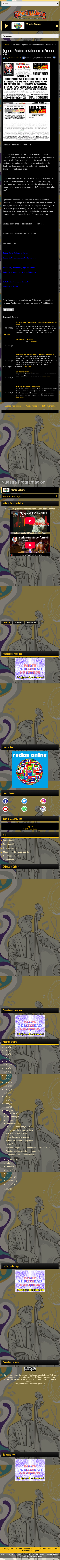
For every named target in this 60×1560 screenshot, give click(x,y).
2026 (7, 1047)
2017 (7, 1079)
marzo (10, 1177)
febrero (10, 1181)
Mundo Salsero (14, 58)
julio (9, 1163)
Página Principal (32, 406)
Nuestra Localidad (11, 856)
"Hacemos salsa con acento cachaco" (22, 1155)
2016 (7, 1082)
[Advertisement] (30, 446)
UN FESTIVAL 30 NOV (24, 340)
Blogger (35, 1551)
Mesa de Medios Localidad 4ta (16, 852)
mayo (9, 1170)
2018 (7, 1075)
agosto (10, 1159)
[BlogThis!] (7, 309)
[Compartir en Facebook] (12, 309)
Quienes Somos (10, 848)
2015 (7, 1086)
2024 (7, 1054)
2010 (7, 1100)
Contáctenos (8, 860)
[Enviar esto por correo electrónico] (4, 309)
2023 (7, 1058)
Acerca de (31, 622)
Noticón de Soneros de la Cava (28, 387)
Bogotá (30, 827)
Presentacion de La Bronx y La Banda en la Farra (35, 354)
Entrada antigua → (50, 406)
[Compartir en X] (9, 309)
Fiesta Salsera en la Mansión (18, 1137)
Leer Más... (7, 334)
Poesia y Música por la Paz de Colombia (23, 1151)
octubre (10, 1120)
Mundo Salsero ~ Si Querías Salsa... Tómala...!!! (37, 1549)
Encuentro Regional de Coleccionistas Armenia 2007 (28, 52)
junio (9, 1167)
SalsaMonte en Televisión (16, 1133)
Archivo (18, 622)
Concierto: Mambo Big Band (18, 1126)
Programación (9, 844)
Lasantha (40, 1554)
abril (9, 1174)
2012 (7, 1093)
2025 (7, 1051)
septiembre (12, 1124)
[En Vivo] (6, 25)
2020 (7, 1068)
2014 (7, 1089)
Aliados (7, 622)
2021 (7, 1065)
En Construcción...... (24, 372)
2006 (7, 1189)
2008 (7, 1107)
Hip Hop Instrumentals (34, 1556)
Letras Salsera (12, 1144)
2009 (7, 1103)
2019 (7, 1072)
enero (9, 1184)
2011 (7, 1096)
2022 (7, 1061)
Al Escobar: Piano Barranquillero (19, 1141)
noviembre (11, 1117)
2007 (7, 1110)
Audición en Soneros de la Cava (19, 1130)
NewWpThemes (15, 1554)
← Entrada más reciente (12, 406)
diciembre (11, 1113)
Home (6, 45)
